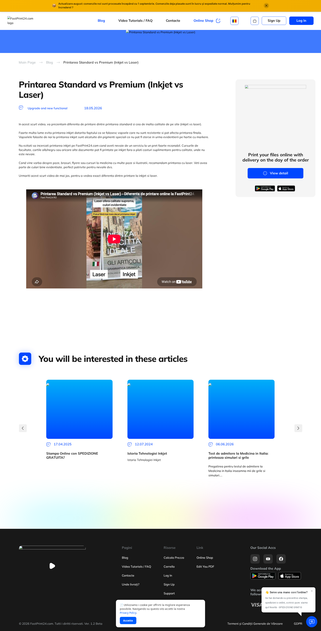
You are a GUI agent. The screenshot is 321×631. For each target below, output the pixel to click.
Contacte (173, 21)
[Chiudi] (266, 5)
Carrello (169, 566)
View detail (279, 173)
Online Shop (203, 21)
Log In (301, 20)
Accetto (128, 620)
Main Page (27, 62)
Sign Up (274, 20)
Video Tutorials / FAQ (135, 21)
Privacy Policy (128, 612)
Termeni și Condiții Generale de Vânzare (255, 623)
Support (169, 593)
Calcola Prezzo (174, 557)
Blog (101, 21)
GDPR (298, 623)
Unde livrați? (130, 584)
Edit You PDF (205, 566)
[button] (23, 428)
